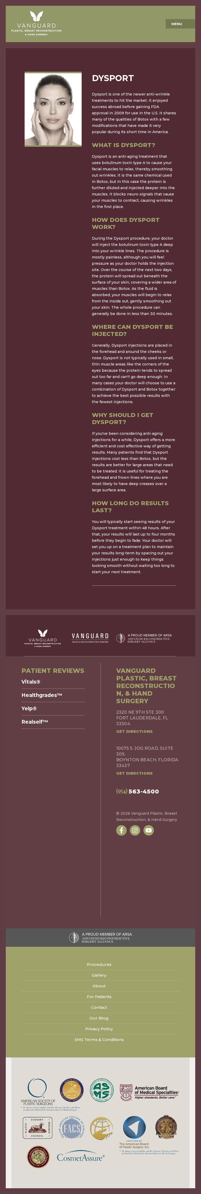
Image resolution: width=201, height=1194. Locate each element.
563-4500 (137, 791)
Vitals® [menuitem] (30, 682)
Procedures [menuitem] (99, 964)
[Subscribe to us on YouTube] (148, 830)
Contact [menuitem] (99, 1007)
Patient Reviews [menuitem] (52, 670)
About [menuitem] (99, 985)
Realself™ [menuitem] (34, 722)
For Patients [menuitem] (99, 996)
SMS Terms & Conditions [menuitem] (99, 1039)
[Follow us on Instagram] (135, 830)
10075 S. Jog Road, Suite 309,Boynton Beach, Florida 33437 (147, 757)
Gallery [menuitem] (99, 975)
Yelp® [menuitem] (29, 709)
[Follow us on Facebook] (121, 830)
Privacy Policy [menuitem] (99, 1028)
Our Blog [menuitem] (99, 1018)
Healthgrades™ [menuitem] (41, 695)
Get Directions (134, 731)
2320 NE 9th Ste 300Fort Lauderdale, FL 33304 (142, 718)
